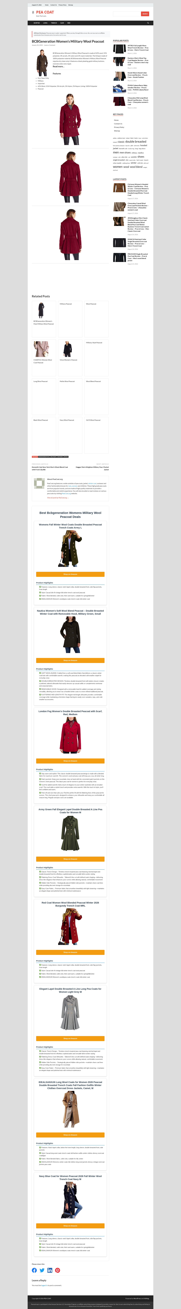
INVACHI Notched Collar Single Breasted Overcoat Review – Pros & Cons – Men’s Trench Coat (137, 242)
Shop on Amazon (70, 574)
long (136, 148)
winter (134, 163)
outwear (115, 157)
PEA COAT (45, 12)
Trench (54, 23)
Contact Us (53, 5)
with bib (140, 163)
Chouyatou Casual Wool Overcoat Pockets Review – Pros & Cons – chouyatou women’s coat (138, 206)
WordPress (137, 1298)
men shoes (125, 152)
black (132, 138)
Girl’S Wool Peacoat (93, 420)
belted (128, 138)
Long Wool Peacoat (41, 381)
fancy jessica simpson (119, 145)
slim (127, 160)
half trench (136, 145)
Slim (62, 23)
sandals (134, 157)
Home (46, 5)
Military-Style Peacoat (94, 343)
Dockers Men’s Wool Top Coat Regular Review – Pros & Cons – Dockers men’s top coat (138, 61)
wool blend (136, 166)
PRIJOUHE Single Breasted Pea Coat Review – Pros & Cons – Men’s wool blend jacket (138, 257)
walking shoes (126, 163)
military (53, 457)
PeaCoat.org (66, 493)
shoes (141, 156)
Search (145, 14)
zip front (115, 170)
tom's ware (139, 160)
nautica (141, 153)
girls (132, 145)
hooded (143, 145)
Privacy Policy (62, 5)
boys (140, 138)
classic (121, 141)
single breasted (119, 160)
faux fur (127, 145)
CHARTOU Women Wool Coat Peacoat (43, 361)
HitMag (146, 1298)
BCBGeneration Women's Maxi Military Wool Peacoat (44, 322)
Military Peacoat (66, 304)
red (129, 157)
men (69, 486)
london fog (131, 148)
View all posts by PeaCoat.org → (58, 498)
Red (68, 23)
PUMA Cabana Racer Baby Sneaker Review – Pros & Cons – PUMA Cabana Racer (138, 87)
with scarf (146, 163)
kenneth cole (123, 148)
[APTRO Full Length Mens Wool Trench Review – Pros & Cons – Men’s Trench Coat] (119, 46)
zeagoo (145, 167)
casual (115, 142)
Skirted (37, 23)
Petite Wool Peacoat (67, 381)
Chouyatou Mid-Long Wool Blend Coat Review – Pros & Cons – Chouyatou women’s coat (138, 101)
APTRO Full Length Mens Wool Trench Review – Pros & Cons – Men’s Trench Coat (138, 47)
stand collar (132, 160)
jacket (115, 148)
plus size (124, 157)
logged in (44, 1285)
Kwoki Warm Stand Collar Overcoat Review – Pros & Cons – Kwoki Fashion (137, 75)
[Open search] (148, 23)
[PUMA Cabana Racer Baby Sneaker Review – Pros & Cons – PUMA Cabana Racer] (119, 85)
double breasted (135, 141)
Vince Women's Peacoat (68, 360)
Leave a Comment (49, 45)
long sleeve (142, 148)
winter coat (92, 483)
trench (146, 160)
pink (119, 157)
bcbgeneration (44, 457)
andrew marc (121, 138)
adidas (115, 138)
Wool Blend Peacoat (93, 381)
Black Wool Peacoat (41, 420)
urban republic (117, 163)
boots (136, 138)
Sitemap (70, 5)
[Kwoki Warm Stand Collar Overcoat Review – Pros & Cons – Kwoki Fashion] (119, 73)
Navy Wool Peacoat (67, 420)
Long (45, 23)
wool (66, 457)
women (60, 457)
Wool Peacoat (91, 304)
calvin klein (145, 138)
